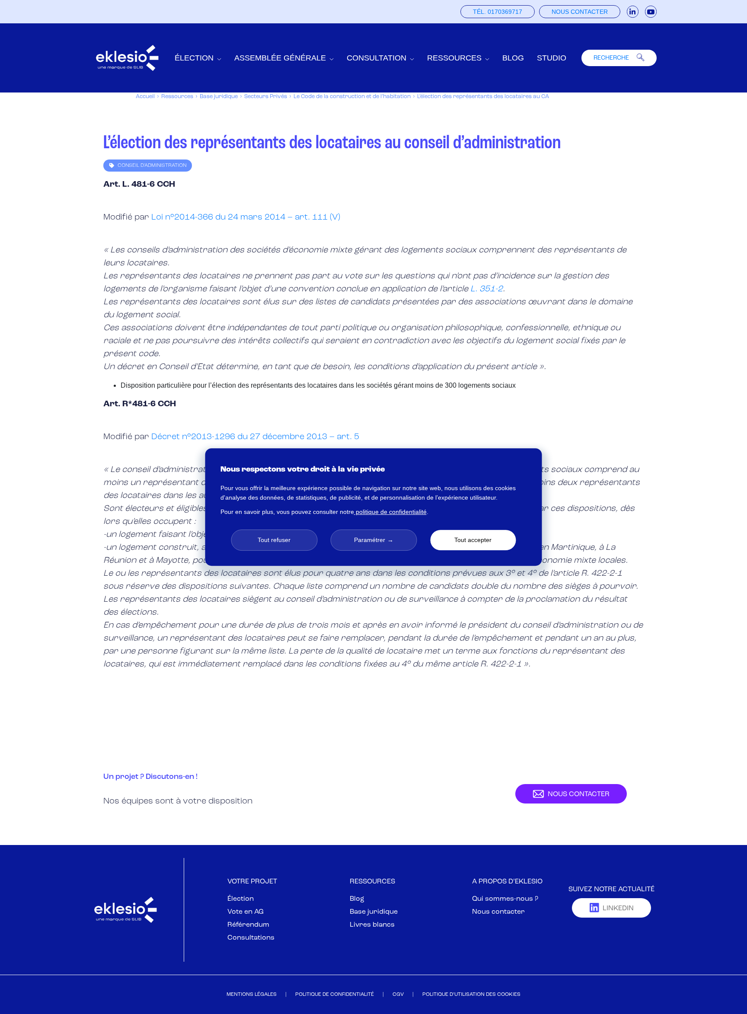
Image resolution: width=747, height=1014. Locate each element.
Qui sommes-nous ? (505, 899)
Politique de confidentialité (334, 994)
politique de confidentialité (390, 511)
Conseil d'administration (152, 165)
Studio (551, 58)
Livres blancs (372, 925)
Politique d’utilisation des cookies (471, 994)
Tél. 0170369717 (497, 11)
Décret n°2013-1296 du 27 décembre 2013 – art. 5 (255, 437)
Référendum (248, 925)
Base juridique (219, 96)
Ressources (177, 96)
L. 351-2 (486, 289)
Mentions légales (252, 994)
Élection (240, 899)
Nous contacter (580, 11)
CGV (398, 994)
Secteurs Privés (265, 96)
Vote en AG (245, 912)
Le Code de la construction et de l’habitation (352, 96)
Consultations (251, 937)
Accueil (145, 96)
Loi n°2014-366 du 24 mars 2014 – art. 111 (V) (245, 217)
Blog (513, 58)
